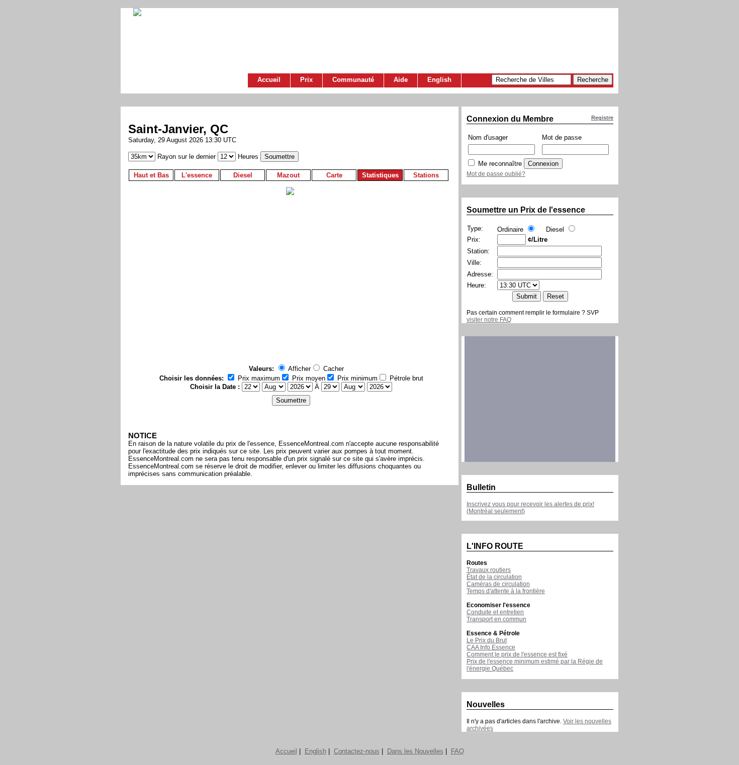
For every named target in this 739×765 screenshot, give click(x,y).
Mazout (288, 175)
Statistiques (380, 175)
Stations (426, 175)
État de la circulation (494, 577)
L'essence (196, 175)
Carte (334, 175)
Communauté (353, 79)
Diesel (242, 175)
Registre (602, 118)
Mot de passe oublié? (496, 173)
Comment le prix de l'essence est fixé (517, 654)
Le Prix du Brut (487, 640)
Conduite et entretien (495, 612)
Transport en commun (496, 619)
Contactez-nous (357, 751)
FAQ (457, 751)
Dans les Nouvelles (415, 751)
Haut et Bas (151, 175)
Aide (401, 79)
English (439, 79)
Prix (306, 79)
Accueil (269, 79)
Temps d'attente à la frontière (506, 591)
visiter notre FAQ (489, 319)
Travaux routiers (489, 569)
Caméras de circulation (498, 584)
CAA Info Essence (491, 647)
